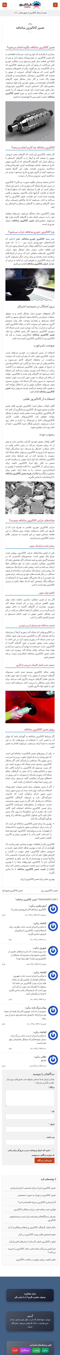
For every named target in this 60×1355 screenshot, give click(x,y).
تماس (45, 1350)
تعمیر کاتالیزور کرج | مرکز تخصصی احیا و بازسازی (33, 1187)
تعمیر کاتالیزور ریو (49, 890)
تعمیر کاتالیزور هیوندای (12, 890)
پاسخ (3, 915)
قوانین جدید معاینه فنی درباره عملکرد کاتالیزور (35, 1209)
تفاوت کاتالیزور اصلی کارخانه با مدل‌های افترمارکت (32, 1241)
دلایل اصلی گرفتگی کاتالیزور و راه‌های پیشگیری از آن (32, 1227)
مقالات (30, 24)
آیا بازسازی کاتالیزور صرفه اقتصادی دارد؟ (37, 1202)
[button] (55, 5)
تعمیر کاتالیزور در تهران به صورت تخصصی (36, 1195)
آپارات (15, 1350)
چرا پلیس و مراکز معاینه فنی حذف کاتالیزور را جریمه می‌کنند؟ (32, 1250)
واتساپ (36, 1350)
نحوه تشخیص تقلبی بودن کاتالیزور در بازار (37, 1234)
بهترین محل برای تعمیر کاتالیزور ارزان (37, 879)
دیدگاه (51, 1087)
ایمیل (51, 1124)
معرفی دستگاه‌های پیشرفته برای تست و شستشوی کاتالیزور (32, 1218)
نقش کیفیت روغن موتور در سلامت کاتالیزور (36, 1259)
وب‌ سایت (50, 1137)
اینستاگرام (25, 1350)
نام (52, 1111)
